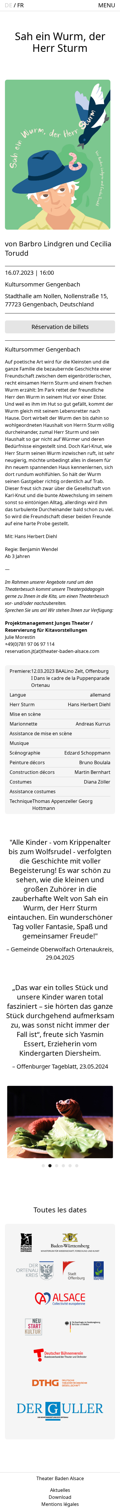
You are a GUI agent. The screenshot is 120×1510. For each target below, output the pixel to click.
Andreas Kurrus (93, 724)
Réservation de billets (60, 327)
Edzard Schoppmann (87, 753)
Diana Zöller (97, 782)
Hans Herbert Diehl (89, 704)
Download (60, 1497)
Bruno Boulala (94, 762)
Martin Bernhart (92, 772)
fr (20, 5)
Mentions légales (60, 1504)
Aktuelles (60, 1490)
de (8, 5)
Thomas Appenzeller (55, 801)
